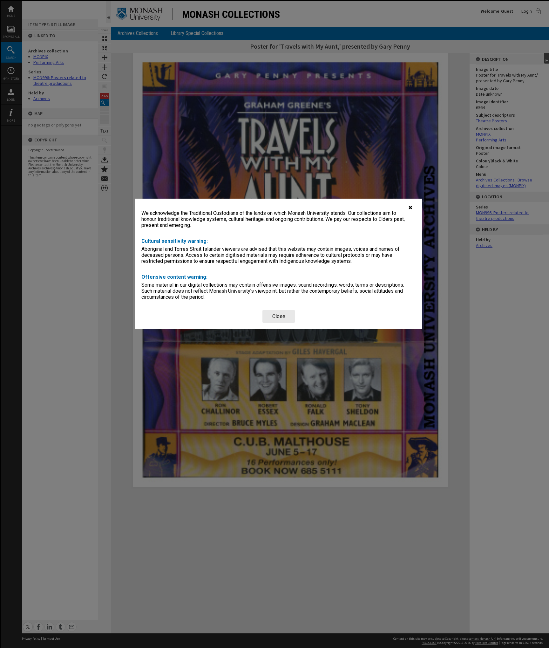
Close (278, 316)
